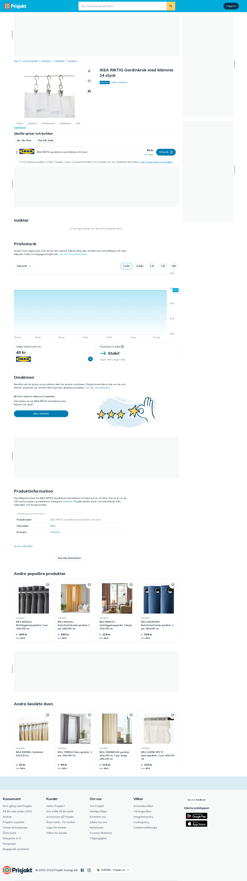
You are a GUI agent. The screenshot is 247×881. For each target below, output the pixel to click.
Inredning (46, 61)
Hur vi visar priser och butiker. (156, 161)
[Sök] (171, 6)
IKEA (52, 525)
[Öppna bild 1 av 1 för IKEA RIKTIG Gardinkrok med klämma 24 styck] (50, 92)
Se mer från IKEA (23, 546)
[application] (96, 306)
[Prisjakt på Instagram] (89, 870)
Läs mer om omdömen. (98, 387)
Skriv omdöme (120, 82)
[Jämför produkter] (89, 91)
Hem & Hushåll (30, 61)
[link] (34, 610)
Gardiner (72, 61)
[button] (89, 71)
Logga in (231, 5)
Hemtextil (60, 61)
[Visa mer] (16, 152)
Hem (16, 61)
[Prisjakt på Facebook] (82, 870)
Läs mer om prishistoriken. (73, 254)
